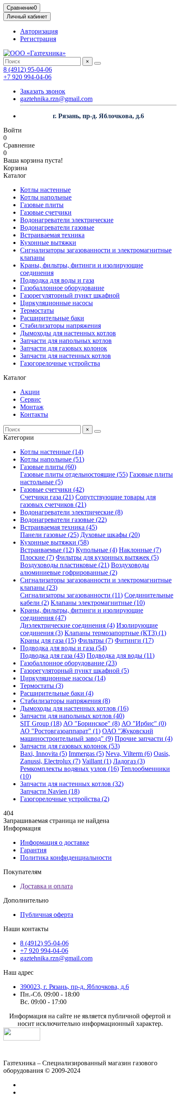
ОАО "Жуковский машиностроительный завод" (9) (86, 734)
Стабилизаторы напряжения (60, 325)
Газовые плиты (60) (48, 466)
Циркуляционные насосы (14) (62, 678)
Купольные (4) (96, 549)
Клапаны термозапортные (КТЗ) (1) (115, 632)
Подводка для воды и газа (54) (63, 647)
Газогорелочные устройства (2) (64, 798)
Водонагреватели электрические (66, 219)
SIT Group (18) (41, 723)
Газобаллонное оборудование (62, 287)
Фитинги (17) (134, 640)
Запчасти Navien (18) (50, 791)
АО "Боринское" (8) (91, 723)
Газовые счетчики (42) (52, 489)
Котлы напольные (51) (52, 459)
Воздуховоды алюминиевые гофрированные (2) (84, 568)
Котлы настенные (45, 189)
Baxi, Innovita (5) (43, 753)
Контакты (34, 414)
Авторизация (39, 31)
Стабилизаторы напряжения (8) (65, 700)
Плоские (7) (37, 557)
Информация (22, 828)
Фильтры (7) (95, 640)
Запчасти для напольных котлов (66, 340)
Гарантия (33, 850)
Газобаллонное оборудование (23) (68, 663)
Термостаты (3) (41, 685)
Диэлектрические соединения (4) (67, 625)
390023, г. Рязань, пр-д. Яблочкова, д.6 (74, 986)
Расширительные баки (52, 318)
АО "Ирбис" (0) (143, 723)
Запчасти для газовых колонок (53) (70, 746)
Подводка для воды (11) (120, 655)
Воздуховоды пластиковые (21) (64, 564)
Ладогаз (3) (129, 761)
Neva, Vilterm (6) (128, 753)
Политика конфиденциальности (66, 857)
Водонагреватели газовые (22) (63, 519)
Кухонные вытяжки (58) (54, 542)
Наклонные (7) (140, 549)
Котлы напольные (46, 197)
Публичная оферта (46, 914)
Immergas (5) (86, 753)
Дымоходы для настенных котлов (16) (74, 708)
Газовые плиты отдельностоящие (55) (74, 474)
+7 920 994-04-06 (27, 76)
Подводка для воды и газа (57, 280)
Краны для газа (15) (48, 640)
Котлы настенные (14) (51, 451)
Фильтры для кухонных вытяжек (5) (107, 557)
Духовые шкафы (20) (110, 534)
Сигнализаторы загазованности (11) (71, 595)
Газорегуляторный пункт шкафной (70, 295)
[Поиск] (97, 63)
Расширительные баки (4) (56, 693)
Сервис (30, 399)
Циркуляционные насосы (56, 302)
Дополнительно (26, 900)
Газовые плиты (42, 204)
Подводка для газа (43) (52, 655)
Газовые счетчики (46, 212)
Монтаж (32, 406)
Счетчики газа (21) (47, 497)
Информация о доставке (54, 842)
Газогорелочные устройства (60, 363)
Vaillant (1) (96, 761)
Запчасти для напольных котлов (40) (72, 715)
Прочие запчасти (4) (143, 738)
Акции (30, 391)
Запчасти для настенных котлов (65, 355)
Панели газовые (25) (49, 534)
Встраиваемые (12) (47, 549)
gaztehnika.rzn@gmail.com (56, 98)
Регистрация (38, 38)
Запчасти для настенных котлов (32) (71, 783)
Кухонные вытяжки (48, 242)
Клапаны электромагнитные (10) (98, 602)
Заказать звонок (42, 91)
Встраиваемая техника (52, 235)
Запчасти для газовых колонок (63, 348)
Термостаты (37, 310)
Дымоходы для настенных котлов (68, 333)
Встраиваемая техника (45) (58, 527)
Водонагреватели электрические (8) (71, 512)
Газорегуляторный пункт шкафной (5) (74, 670)
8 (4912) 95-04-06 (27, 69)
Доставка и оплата (46, 886)
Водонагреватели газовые (57, 227)
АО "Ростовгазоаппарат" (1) (60, 730)
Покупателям (22, 871)
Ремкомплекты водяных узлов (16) (69, 768)
